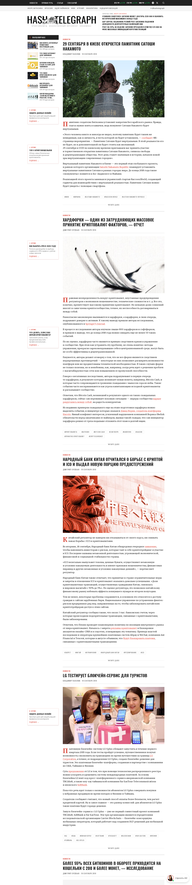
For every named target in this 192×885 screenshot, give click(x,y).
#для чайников (62, 8)
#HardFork (127, 432)
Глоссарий (72, 2)
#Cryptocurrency (96, 436)
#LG (66, 836)
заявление (150, 546)
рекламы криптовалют (124, 628)
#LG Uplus (80, 840)
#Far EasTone (140, 836)
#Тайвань (68, 840)
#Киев (67, 197)
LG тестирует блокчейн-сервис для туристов (105, 675)
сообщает (147, 138)
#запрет (68, 652)
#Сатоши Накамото (92, 197)
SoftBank (82, 785)
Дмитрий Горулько (71, 230)
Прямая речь (47, 2)
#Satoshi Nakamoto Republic (133, 197)
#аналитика (92, 8)
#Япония (153, 836)
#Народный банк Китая (110, 652)
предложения (76, 771)
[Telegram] (153, 3)
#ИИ (73, 8)
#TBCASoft (112, 836)
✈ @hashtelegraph (157, 8)
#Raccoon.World (110, 197)
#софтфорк (113, 432)
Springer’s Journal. (95, 324)
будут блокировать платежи (139, 638)
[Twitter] (157, 3)
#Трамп (80, 8)
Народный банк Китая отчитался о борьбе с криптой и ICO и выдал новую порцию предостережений (113, 461)
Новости (33, 2)
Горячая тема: (114, 14)
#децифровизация (109, 8)
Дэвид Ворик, (128, 411)
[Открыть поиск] (163, 3)
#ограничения (90, 652)
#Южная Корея (85, 836)
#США (73, 836)
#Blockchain (126, 836)
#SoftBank (100, 836)
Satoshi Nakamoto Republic (114, 167)
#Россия (49, 8)
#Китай (78, 652)
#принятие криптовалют (75, 436)
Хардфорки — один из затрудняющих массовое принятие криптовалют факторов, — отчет (108, 222)
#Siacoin (139, 432)
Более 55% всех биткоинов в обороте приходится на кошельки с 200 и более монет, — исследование (112, 865)
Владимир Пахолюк (71, 54)
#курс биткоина (35, 8)
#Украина (76, 197)
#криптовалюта (71, 432)
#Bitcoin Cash (99, 432)
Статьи (60, 2)
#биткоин (85, 432)
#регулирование (130, 652)
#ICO (142, 652)
